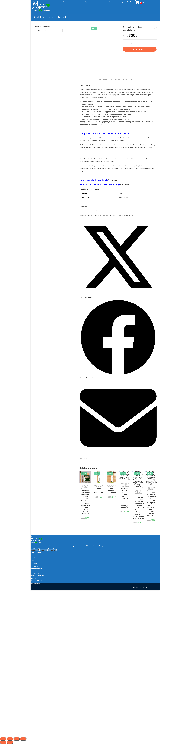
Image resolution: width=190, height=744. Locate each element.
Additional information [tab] (118, 79)
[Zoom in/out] (3, 739)
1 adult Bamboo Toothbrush (98, 490)
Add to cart (139, 49)
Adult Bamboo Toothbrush (98, 485)
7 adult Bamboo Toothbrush (111, 490)
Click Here (112, 180)
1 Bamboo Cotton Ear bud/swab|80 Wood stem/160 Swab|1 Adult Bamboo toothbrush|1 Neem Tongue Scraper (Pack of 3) (86, 502)
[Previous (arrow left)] (3, 742)
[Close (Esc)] (23, 739)
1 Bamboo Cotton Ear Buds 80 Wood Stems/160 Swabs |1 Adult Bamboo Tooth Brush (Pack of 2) (124, 497)
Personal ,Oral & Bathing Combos (85, 486)
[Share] (16, 739)
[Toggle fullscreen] (10, 739)
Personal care (85, 489)
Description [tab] (103, 79)
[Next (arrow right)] (10, 742)
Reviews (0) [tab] (134, 79)
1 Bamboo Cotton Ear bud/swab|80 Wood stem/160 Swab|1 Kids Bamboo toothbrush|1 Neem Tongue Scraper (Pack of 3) (151, 504)
